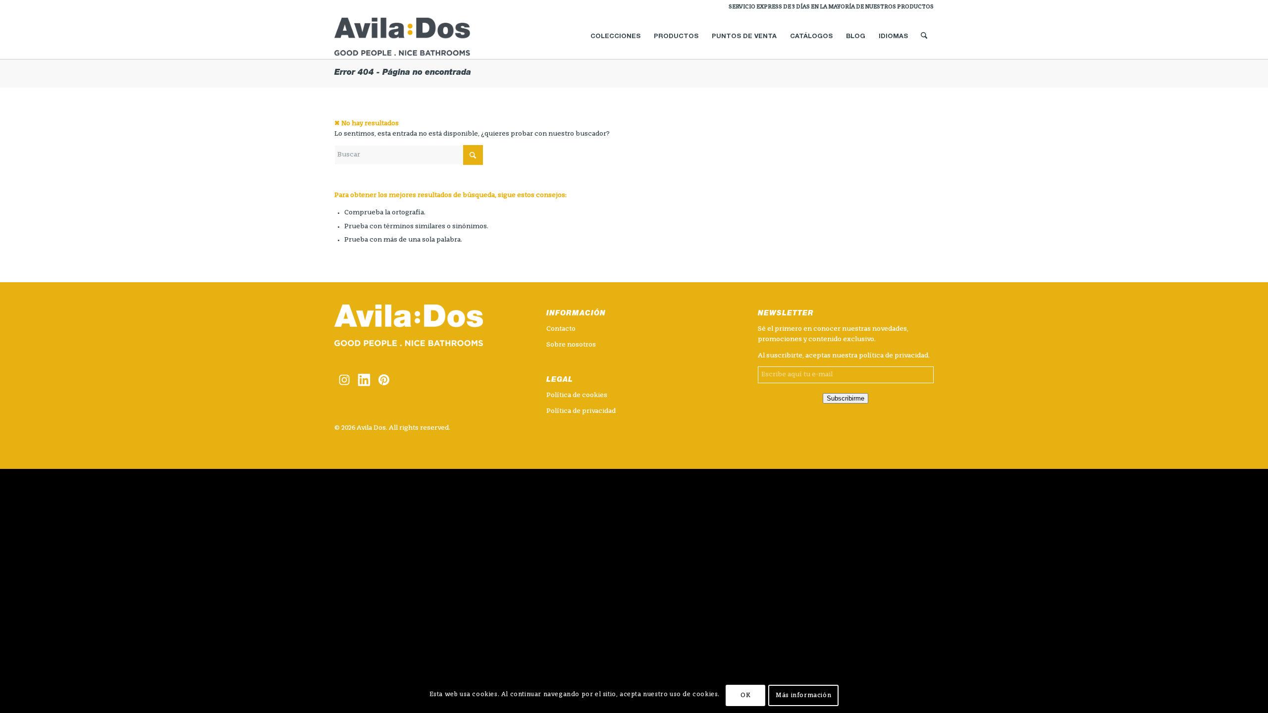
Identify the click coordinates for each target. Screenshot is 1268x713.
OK (745, 696)
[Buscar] (924, 36)
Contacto (561, 329)
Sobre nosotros (571, 345)
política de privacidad (893, 356)
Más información (803, 696)
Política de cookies (576, 395)
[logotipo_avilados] (414, 36)
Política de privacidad (581, 411)
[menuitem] (829, 7)
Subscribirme (845, 398)
